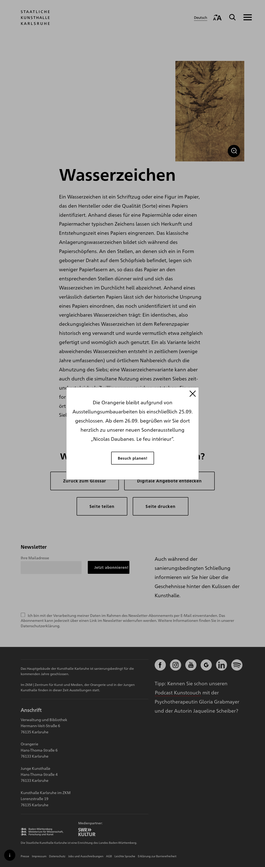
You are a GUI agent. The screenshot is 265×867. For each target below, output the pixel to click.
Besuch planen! (132, 457)
